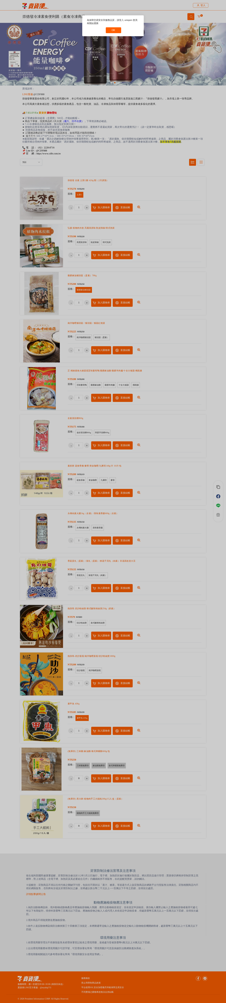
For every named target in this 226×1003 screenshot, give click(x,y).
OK (113, 30)
